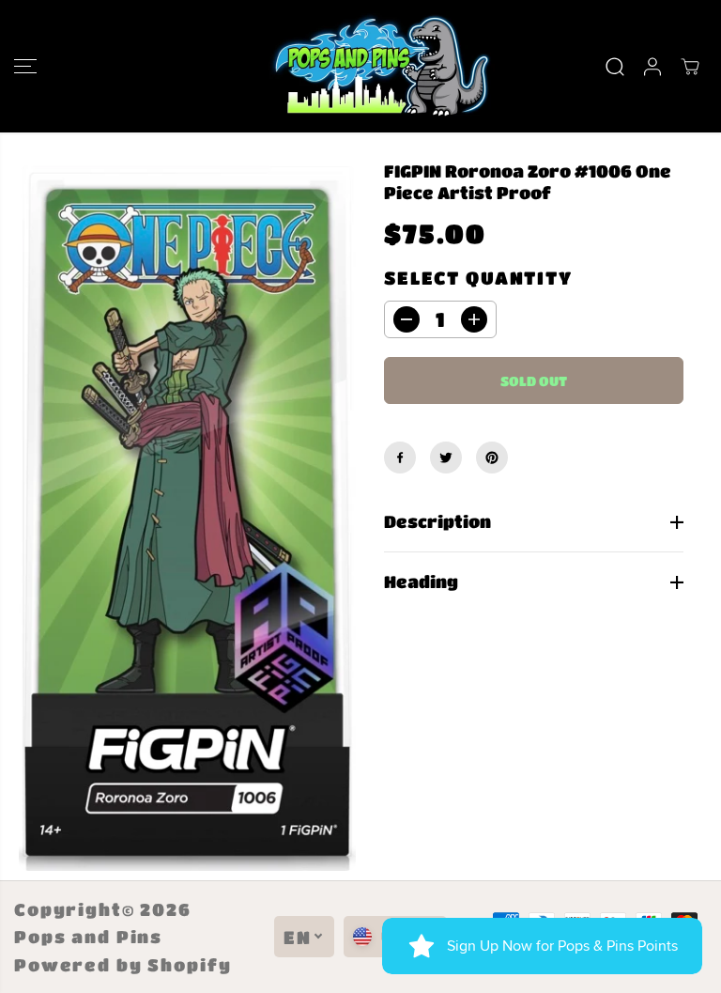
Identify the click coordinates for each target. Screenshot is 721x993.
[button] (25, 66)
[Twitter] (446, 457)
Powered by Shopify (123, 964)
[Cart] (690, 67)
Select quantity (478, 277)
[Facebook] (400, 457)
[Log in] (652, 67)
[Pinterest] (492, 457)
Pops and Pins (88, 936)
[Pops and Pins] (356, 66)
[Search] (615, 67)
